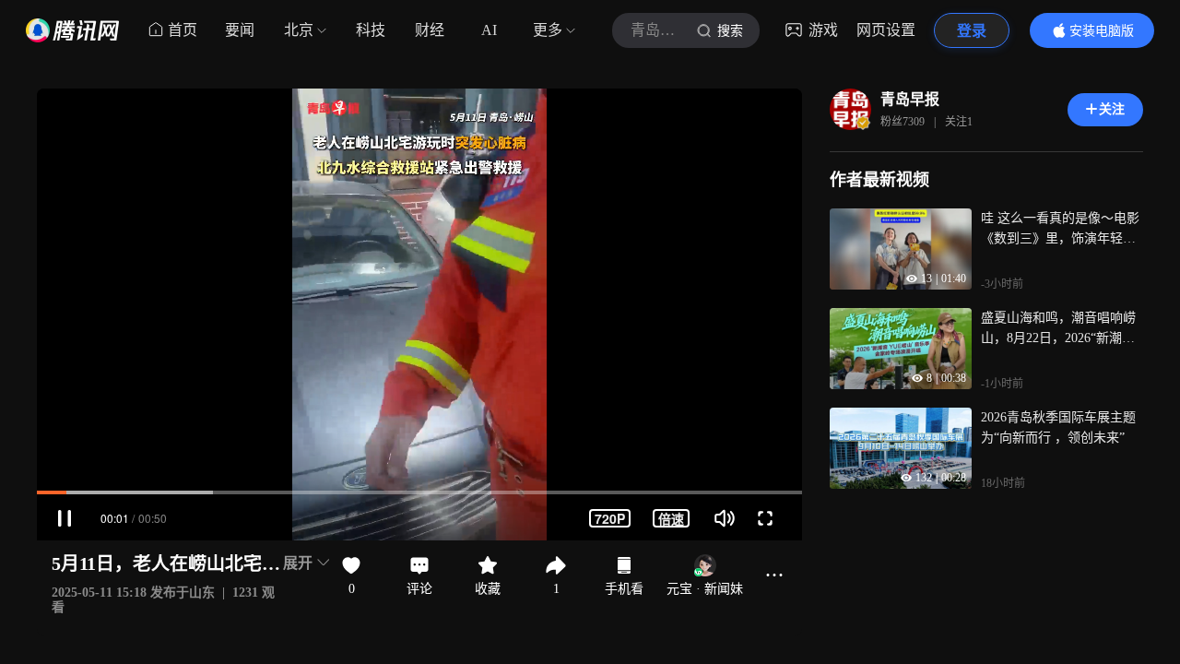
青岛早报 (909, 99)
